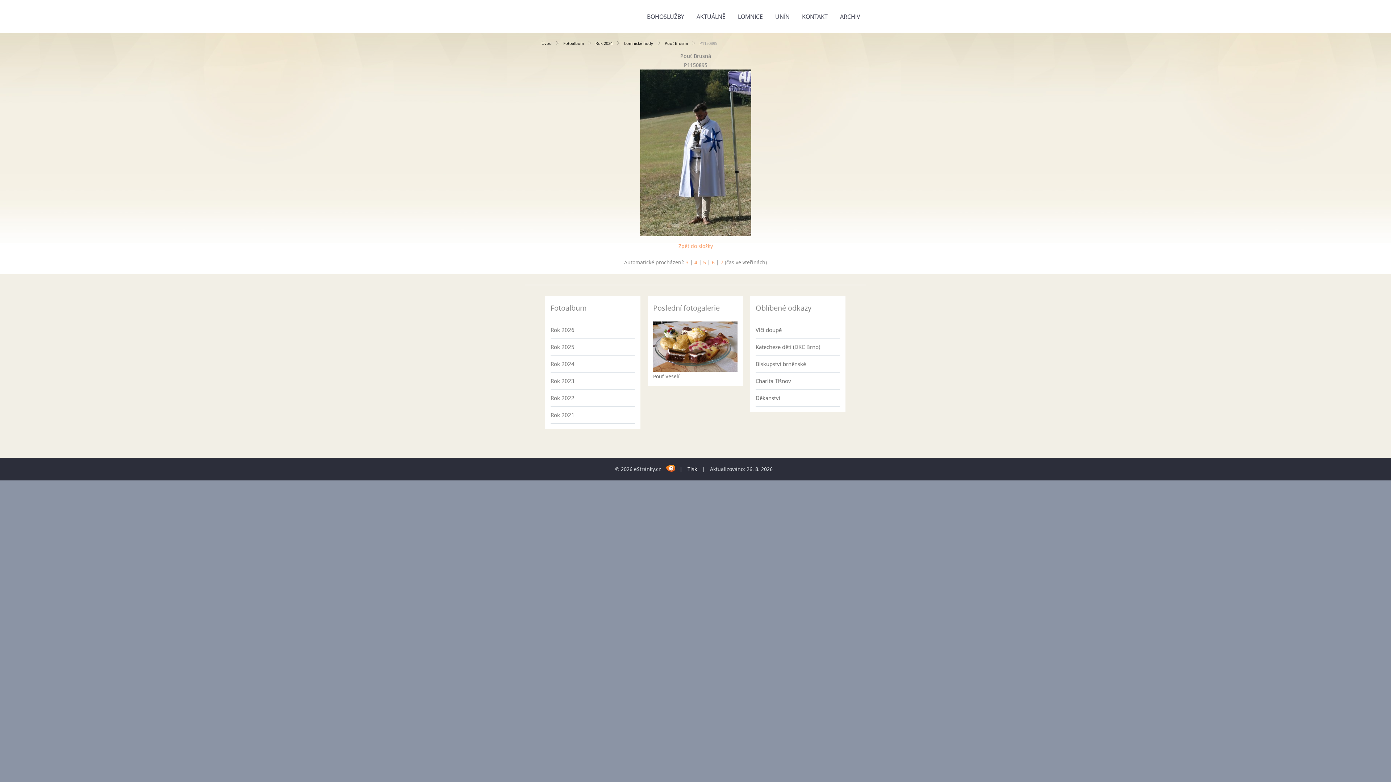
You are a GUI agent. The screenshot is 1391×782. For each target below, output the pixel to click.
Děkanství (768, 397)
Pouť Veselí (666, 376)
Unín (782, 17)
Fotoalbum (573, 43)
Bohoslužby (665, 17)
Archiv (850, 17)
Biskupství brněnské (781, 363)
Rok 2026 (563, 329)
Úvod (547, 43)
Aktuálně (711, 17)
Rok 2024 (604, 43)
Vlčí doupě (769, 329)
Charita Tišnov (773, 380)
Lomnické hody (638, 43)
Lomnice (750, 17)
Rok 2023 (563, 380)
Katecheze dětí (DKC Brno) (788, 346)
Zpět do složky (695, 246)
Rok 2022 (563, 397)
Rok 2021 (563, 415)
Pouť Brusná (676, 43)
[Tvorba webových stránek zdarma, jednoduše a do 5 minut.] (671, 468)
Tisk (692, 469)
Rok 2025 (563, 346)
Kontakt (815, 17)
